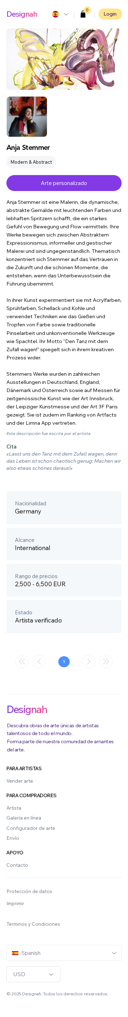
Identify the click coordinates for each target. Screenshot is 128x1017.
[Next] (89, 661)
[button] (83, 14)
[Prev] (39, 661)
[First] (22, 661)
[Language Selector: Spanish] (60, 14)
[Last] (106, 661)
